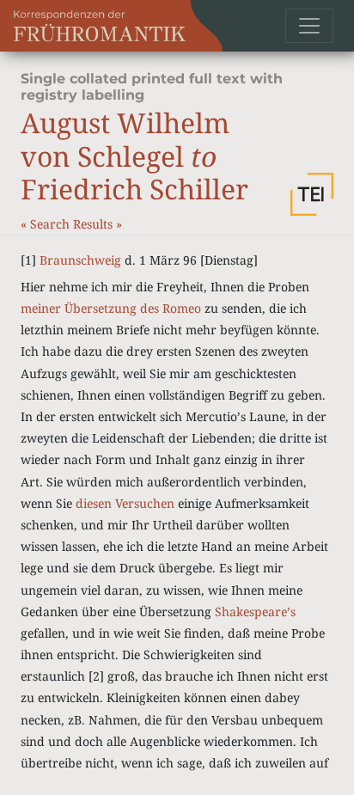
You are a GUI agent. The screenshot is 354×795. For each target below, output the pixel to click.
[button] (311, 194)
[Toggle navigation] (309, 26)
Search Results (73, 224)
